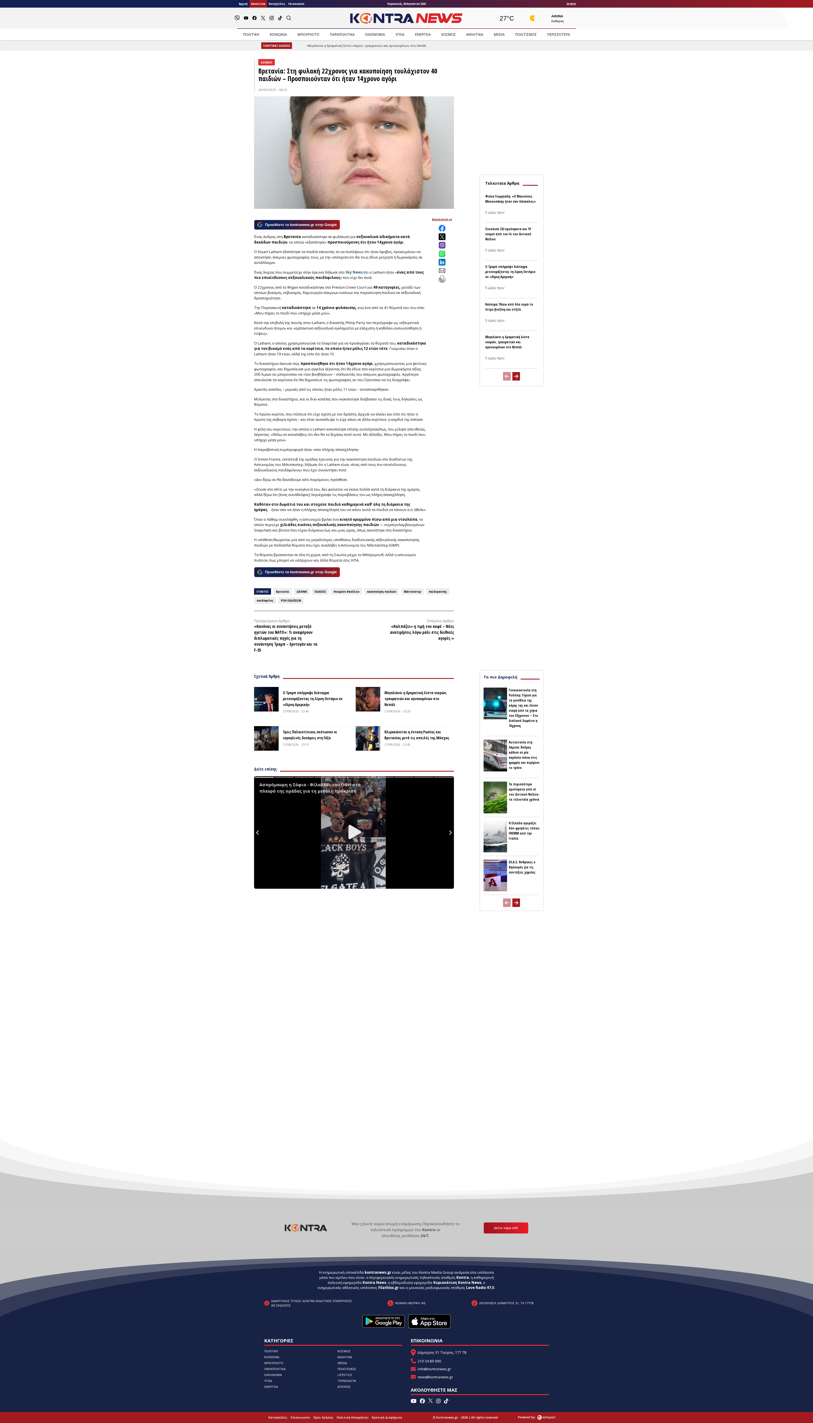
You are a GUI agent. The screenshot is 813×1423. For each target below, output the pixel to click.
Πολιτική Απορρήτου (352, 1417)
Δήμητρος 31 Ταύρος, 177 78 (442, 1352)
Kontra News (374, 1282)
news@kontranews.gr (435, 1377)
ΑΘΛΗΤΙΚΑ (474, 34)
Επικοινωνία (296, 4)
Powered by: (531, 1417)
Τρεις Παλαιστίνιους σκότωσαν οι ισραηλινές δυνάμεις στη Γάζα (310, 734)
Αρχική (243, 4)
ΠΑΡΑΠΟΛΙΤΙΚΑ (342, 34)
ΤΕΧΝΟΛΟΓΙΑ (346, 1381)
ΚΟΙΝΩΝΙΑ (278, 34)
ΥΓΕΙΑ (399, 34)
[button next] (516, 376)
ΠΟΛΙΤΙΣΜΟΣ (526, 34)
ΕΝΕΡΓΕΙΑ (423, 34)
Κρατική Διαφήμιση (387, 1417)
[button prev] (507, 376)
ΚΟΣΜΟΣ (448, 34)
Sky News (354, 272)
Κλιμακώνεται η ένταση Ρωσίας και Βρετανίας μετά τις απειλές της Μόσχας (416, 734)
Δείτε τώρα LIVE (506, 1228)
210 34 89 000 (429, 1361)
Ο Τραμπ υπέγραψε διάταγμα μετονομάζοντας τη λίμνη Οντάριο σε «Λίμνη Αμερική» (313, 698)
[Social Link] (237, 18)
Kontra (462, 1277)
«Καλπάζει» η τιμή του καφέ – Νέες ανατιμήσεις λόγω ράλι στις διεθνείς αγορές (422, 632)
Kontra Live (258, 4)
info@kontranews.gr (434, 1368)
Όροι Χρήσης (323, 1417)
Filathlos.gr (388, 1287)
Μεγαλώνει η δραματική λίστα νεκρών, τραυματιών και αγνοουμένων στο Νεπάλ (415, 698)
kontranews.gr (378, 1272)
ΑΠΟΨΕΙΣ (344, 1387)
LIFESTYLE (344, 1375)
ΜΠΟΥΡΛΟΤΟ (308, 34)
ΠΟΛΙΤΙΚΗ (251, 34)
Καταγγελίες (277, 4)
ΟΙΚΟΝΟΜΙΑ (375, 34)
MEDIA (499, 34)
